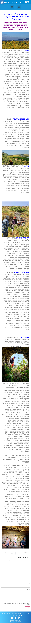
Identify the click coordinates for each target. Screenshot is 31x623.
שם (29, 583)
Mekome (18, 620)
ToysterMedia (18, 621)
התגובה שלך (27, 564)
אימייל (28, 589)
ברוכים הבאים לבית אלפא (12, 2)
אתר (29, 595)
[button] (2, 2)
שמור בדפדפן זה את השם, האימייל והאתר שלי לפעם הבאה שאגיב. (17, 604)
